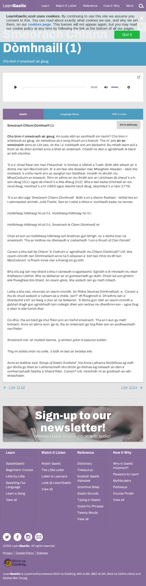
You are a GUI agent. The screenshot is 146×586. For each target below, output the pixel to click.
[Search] (141, 5)
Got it (127, 35)
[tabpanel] (73, 251)
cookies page (39, 24)
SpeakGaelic (15, 463)
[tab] (23, 114)
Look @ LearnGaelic (56, 483)
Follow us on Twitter (7, 537)
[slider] (54, 87)
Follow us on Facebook (18, 537)
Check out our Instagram (28, 537)
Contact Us (39, 537)
